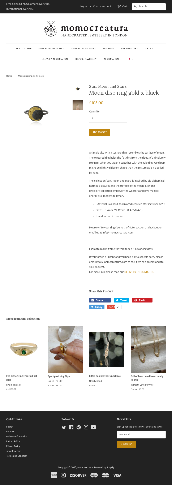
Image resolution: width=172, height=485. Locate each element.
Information (111, 59)
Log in (83, 6)
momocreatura (85, 467)
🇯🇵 (130, 59)
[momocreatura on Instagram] (86, 428)
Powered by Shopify (104, 467)
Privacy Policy (13, 446)
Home (9, 76)
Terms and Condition (16, 456)
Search (9, 427)
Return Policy (13, 441)
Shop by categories (83, 48)
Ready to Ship (23, 48)
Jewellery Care (13, 451)
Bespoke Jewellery (85, 59)
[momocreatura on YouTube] (93, 428)
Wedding (108, 48)
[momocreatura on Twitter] (63, 428)
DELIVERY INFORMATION (139, 272)
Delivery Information (55, 59)
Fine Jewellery (129, 48)
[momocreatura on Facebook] (71, 428)
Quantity (94, 111)
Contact (10, 431)
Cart (124, 6)
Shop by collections (50, 48)
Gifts (148, 48)
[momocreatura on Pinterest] (78, 428)
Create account (102, 6)
